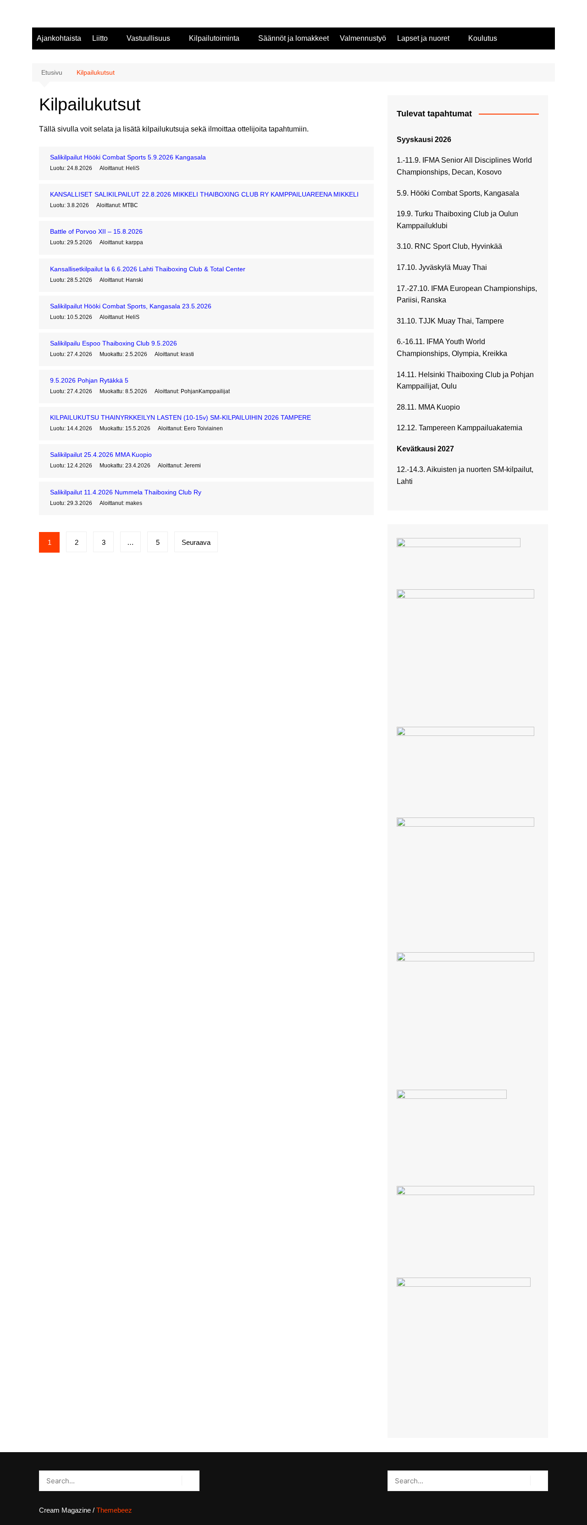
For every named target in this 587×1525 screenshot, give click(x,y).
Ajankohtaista (59, 38)
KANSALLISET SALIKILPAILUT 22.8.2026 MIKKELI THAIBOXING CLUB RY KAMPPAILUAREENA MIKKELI (204, 194)
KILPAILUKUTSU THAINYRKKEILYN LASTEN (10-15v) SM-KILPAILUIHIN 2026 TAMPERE (180, 417)
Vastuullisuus (148, 38)
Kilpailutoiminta (214, 38)
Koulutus (482, 38)
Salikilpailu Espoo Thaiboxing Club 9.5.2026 (113, 343)
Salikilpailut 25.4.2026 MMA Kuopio (101, 454)
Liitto (100, 38)
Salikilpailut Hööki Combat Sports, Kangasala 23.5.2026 (130, 306)
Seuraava (196, 542)
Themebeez (114, 1510)
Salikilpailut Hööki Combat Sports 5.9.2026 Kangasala (128, 157)
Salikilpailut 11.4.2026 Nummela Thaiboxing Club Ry (125, 492)
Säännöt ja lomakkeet (293, 38)
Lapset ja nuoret (423, 38)
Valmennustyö (363, 38)
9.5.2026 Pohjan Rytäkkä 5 (89, 380)
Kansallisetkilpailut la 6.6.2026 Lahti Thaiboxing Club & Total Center (147, 269)
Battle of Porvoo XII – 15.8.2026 (96, 231)
